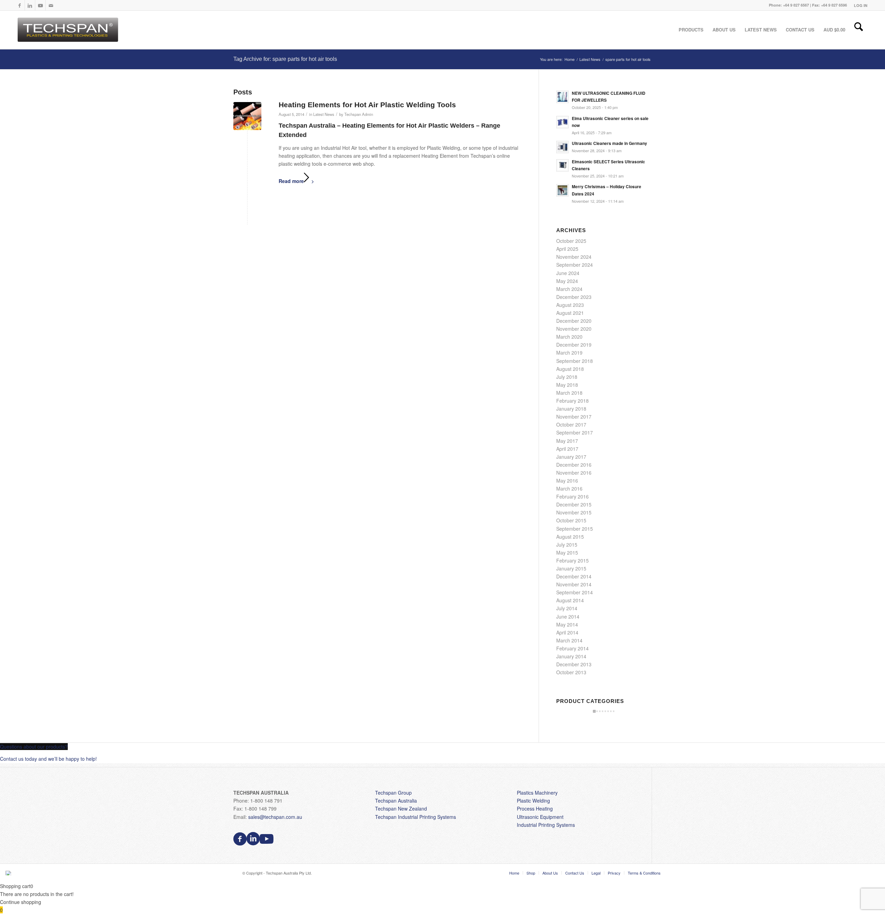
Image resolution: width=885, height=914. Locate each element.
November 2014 (573, 584)
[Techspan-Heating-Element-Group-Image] (247, 116)
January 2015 (571, 568)
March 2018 (569, 392)
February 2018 (572, 400)
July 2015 (566, 544)
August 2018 (570, 368)
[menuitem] (858, 5)
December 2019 (573, 344)
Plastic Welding (533, 800)
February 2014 (572, 648)
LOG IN (860, 5)
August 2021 (570, 312)
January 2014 (571, 656)
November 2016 (573, 472)
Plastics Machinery (537, 792)
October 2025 (571, 240)
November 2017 (573, 416)
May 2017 (567, 440)
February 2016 (572, 496)
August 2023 (570, 304)
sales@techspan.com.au (275, 816)
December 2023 (573, 296)
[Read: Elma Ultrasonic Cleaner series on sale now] (562, 122)
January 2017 (571, 456)
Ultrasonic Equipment (540, 816)
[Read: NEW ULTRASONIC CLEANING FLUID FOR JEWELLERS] (562, 97)
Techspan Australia (396, 800)
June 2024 (567, 272)
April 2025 (567, 248)
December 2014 (573, 576)
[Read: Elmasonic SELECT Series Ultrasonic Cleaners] (562, 165)
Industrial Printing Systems (546, 824)
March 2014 (569, 640)
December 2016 (573, 464)
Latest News (323, 114)
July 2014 (566, 608)
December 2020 (573, 320)
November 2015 (573, 512)
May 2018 (567, 384)
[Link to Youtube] (40, 5)
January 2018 (571, 408)
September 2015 (574, 528)
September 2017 (574, 432)
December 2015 (573, 504)
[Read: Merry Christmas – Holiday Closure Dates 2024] (562, 190)
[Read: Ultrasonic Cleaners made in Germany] (562, 147)
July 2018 (566, 376)
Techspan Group (393, 792)
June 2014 (567, 616)
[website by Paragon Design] (9, 873)
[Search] (858, 30)
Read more (291, 180)
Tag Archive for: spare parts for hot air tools (285, 59)
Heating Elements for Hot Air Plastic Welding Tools (367, 105)
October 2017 (571, 424)
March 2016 (569, 488)
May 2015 (567, 552)
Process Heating (535, 808)
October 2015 (571, 520)
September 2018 (574, 360)
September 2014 (574, 592)
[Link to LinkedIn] (30, 5)
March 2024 (569, 288)
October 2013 (571, 672)
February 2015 (572, 560)
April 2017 (567, 448)
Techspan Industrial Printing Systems (415, 816)
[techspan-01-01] (69, 30)
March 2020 (569, 336)
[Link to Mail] (51, 5)
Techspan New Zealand (401, 808)
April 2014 (567, 632)
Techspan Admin (358, 114)
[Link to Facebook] (20, 5)
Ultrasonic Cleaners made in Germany (609, 143)
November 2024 (573, 256)
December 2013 (573, 664)
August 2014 (570, 600)
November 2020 (573, 328)
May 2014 (567, 624)
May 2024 (567, 280)
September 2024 (574, 264)
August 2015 (570, 536)
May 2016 (567, 480)
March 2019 (569, 352)
